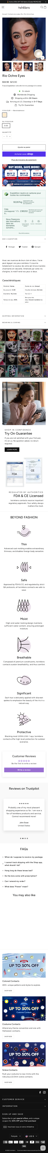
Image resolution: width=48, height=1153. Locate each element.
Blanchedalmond (4, 115)
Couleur (13, 110)
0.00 (6, 126)
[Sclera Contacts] (24, 1054)
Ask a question (9, 239)
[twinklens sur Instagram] (44, 1092)
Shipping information (13, 316)
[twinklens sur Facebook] (40, 1092)
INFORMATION (10, 1106)
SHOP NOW (8, 990)
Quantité (6, 132)
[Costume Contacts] (24, 1008)
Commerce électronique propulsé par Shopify (30, 1150)
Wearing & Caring (11, 322)
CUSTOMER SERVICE (13, 1099)
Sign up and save (12, 1114)
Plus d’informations (24, 233)
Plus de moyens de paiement (23, 160)
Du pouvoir (7, 121)
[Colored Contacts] (24, 965)
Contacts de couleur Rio (15, 14)
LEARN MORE (12, 450)
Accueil (4, 14)
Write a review (24, 770)
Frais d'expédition (8, 86)
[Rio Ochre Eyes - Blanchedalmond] (3, 938)
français (14, 1136)
